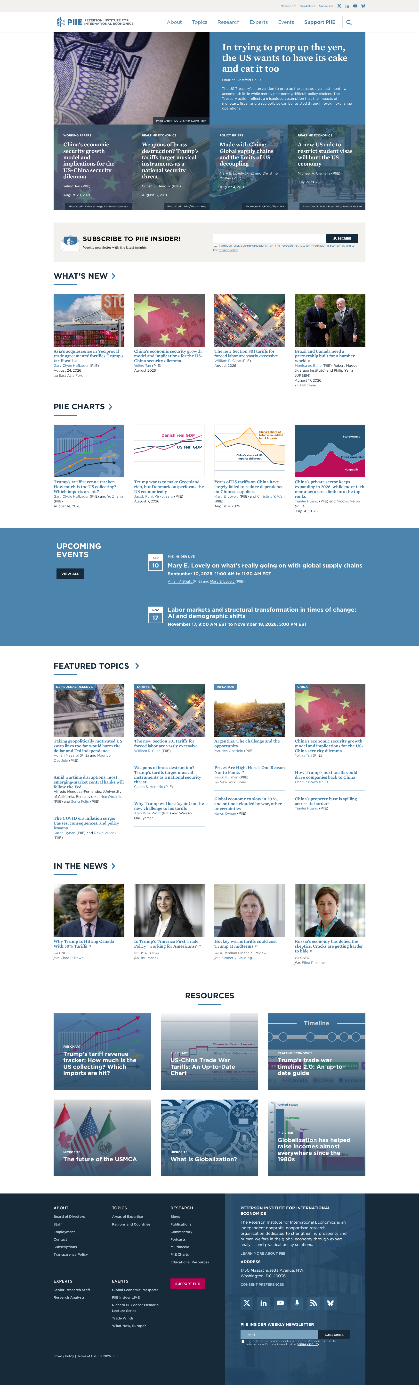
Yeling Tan (72, 186)
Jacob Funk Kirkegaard (154, 496)
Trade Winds (123, 1318)
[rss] (313, 1303)
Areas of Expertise (127, 1216)
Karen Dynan (65, 833)
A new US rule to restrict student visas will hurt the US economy (325, 154)
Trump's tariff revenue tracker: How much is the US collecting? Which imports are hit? (85, 486)
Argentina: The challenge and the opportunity (247, 743)
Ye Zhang (115, 496)
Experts (63, 1281)
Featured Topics (94, 666)
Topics (119, 1208)
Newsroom (288, 6)
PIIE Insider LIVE (126, 1297)
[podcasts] (297, 1303)
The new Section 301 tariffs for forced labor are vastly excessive (246, 354)
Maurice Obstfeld (108, 797)
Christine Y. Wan (271, 496)
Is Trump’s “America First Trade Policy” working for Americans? (166, 944)
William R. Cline (228, 361)
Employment (64, 1232)
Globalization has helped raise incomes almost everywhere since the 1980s (314, 1149)
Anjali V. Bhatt (180, 581)
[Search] (348, 22)
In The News (82, 866)
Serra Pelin (80, 801)
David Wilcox (105, 833)
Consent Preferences (262, 1284)
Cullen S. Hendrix (157, 186)
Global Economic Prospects (135, 1290)
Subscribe (326, 6)
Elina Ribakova (314, 963)
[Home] (95, 22)
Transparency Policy (71, 1254)
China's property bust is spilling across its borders (326, 801)
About (61, 1208)
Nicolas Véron (348, 501)
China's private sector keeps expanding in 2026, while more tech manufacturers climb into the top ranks (329, 489)
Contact (60, 1239)
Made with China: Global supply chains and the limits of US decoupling (246, 154)
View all (70, 574)
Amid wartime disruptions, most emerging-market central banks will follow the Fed (89, 782)
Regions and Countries (131, 1224)
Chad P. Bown (307, 782)
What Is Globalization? (203, 1159)
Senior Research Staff (72, 1290)
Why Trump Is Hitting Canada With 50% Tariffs (84, 944)
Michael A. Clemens (314, 173)
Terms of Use (87, 1356)
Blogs (175, 1216)
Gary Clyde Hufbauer (72, 365)
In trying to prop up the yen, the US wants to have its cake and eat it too (284, 57)
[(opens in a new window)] (339, 6)
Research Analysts (69, 1297)
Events (286, 22)
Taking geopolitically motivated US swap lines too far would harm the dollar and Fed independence (88, 745)
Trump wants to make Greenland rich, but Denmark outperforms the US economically (169, 486)
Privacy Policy (64, 1356)
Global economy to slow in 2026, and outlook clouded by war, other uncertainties (248, 803)
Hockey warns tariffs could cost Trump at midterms (245, 944)
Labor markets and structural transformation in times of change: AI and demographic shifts (262, 612)
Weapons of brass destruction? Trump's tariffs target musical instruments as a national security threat (170, 160)
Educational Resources (189, 1262)
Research (181, 1208)
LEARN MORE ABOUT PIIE (263, 1253)
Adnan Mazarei (67, 755)
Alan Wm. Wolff (147, 813)
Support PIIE (319, 22)
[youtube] (280, 1303)
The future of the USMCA (100, 1159)
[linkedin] (263, 1303)
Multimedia (179, 1247)
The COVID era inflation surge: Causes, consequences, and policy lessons (86, 823)
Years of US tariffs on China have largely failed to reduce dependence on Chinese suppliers (248, 486)
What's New (82, 276)
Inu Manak (149, 958)
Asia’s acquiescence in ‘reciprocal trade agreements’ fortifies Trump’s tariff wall (88, 356)
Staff (58, 1224)
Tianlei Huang (307, 501)
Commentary (181, 1232)
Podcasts (178, 1239)
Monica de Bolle (308, 365)
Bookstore (307, 6)
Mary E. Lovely (232, 173)
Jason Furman (226, 777)
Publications (180, 1224)
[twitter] (247, 1303)
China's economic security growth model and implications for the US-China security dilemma (88, 160)
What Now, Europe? (129, 1326)
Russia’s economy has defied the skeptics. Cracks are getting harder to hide (329, 946)
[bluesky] (330, 1303)
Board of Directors (69, 1216)
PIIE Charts (80, 406)
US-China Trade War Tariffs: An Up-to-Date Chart (202, 1066)
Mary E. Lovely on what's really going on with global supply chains (265, 565)
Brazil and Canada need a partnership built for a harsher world (325, 356)
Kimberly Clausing (236, 958)
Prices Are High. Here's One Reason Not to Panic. (249, 770)
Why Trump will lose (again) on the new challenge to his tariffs (169, 806)
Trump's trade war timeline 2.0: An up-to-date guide (311, 1066)
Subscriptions (65, 1247)
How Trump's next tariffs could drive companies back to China (326, 775)
